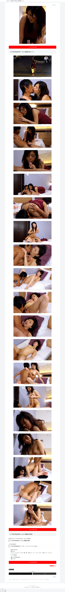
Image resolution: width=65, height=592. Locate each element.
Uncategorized (12, 569)
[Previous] (1, 590)
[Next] (3, 590)
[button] (44, 574)
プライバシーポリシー (32, 585)
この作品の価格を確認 (32, 47)
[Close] (5, 591)
